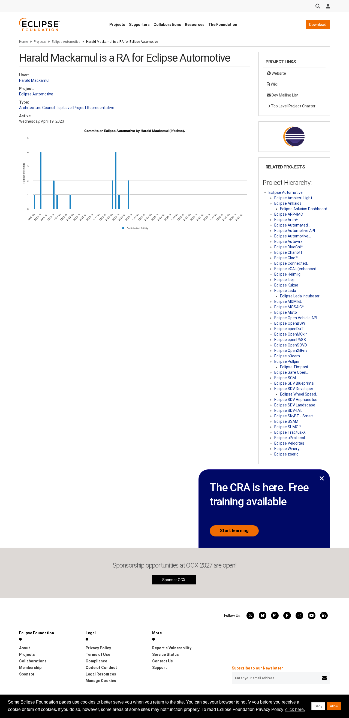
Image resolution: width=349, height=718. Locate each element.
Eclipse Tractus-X (290, 432)
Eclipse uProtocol (289, 438)
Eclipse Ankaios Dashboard (303, 209)
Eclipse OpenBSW (289, 323)
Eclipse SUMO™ (287, 427)
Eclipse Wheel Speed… (299, 394)
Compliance (96, 661)
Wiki (274, 84)
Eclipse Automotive (66, 42)
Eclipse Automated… (292, 225)
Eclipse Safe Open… (291, 372)
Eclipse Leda (285, 290)
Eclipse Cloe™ (286, 258)
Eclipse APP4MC (288, 214)
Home (23, 42)
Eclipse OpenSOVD (290, 345)
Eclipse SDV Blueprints (294, 383)
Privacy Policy (98, 648)
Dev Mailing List (285, 95)
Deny (318, 706)
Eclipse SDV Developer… (294, 389)
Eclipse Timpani (294, 367)
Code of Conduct (101, 667)
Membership (30, 667)
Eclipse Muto (285, 312)
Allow (334, 706)
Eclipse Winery (286, 449)
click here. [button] (295, 709)
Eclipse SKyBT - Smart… (295, 416)
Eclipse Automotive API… (295, 230)
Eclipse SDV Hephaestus (295, 399)
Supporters (139, 24)
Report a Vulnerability (171, 648)
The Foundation (222, 24)
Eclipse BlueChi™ (288, 247)
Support (159, 667)
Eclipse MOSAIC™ (289, 307)
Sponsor (27, 674)
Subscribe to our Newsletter (257, 668)
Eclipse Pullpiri (286, 361)
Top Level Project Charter (292, 106)
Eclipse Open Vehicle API (295, 318)
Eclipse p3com (287, 356)
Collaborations (167, 24)
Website (278, 73)
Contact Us (162, 661)
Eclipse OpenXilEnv (290, 350)
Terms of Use (98, 654)
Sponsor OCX (173, 580)
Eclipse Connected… (291, 263)
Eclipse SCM (285, 378)
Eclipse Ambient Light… (294, 198)
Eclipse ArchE (286, 220)
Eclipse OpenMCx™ (290, 334)
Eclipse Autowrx (288, 241)
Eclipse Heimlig (287, 274)
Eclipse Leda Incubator (300, 296)
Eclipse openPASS (290, 339)
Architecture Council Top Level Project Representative (66, 107)
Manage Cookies (101, 680)
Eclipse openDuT (289, 329)
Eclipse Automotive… (292, 236)
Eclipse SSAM (286, 421)
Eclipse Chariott (288, 252)
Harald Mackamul (34, 80)
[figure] (134, 181)
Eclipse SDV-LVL (288, 410)
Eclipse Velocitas (289, 443)
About (24, 648)
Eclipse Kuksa (286, 285)
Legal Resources (101, 674)
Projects (117, 24)
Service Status (165, 654)
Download (317, 24)
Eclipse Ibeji (284, 279)
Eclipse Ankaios (288, 203)
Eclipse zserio (286, 454)
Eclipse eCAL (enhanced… (296, 269)
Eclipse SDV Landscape (294, 405)
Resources (194, 24)
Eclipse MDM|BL (288, 301)
